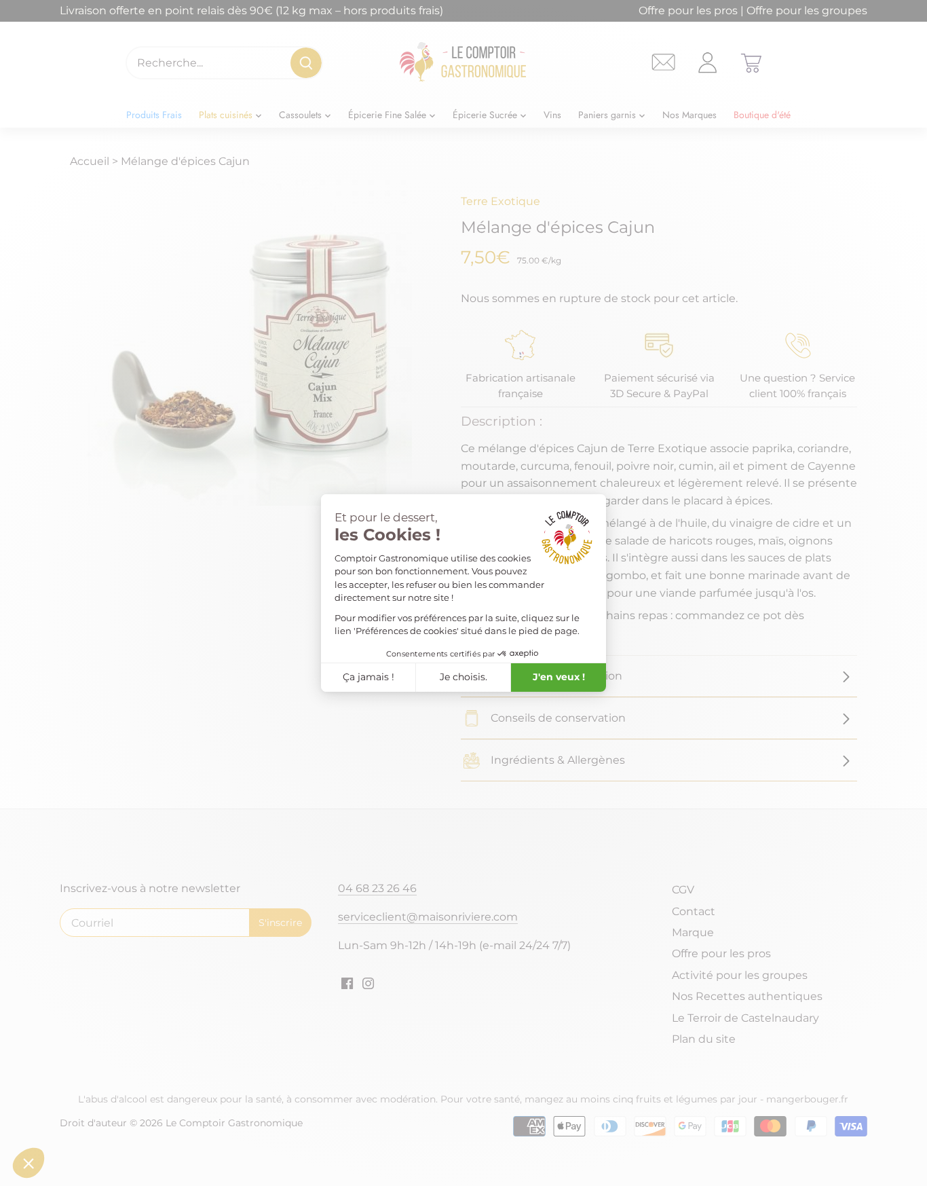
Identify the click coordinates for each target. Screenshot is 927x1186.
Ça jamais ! (368, 677)
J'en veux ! (559, 677)
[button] (28, 1163)
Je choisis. (463, 677)
